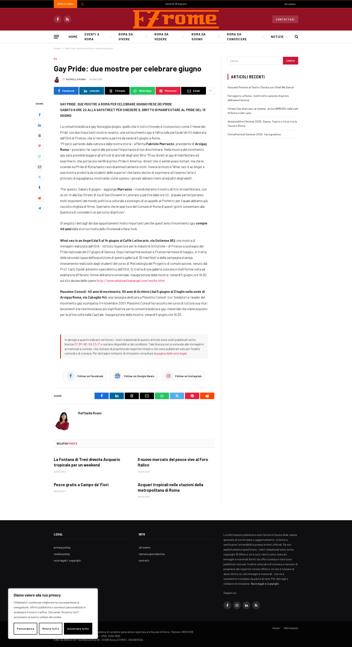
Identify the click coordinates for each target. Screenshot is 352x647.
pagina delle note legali (172, 353)
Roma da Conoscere (237, 36)
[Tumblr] (39, 187)
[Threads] (39, 135)
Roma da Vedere (161, 36)
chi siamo (290, 4)
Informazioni (291, 628)
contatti (144, 560)
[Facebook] (39, 115)
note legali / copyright (67, 560)
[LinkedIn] (39, 125)
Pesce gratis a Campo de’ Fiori (81, 484)
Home (73, 36)
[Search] (296, 36)
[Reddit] (39, 198)
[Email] (39, 167)
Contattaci (285, 19)
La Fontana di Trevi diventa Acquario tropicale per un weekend (87, 462)
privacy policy (62, 547)
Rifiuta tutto (50, 628)
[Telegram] (39, 208)
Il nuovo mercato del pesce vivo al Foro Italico (173, 462)
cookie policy (62, 554)
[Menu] (56, 36)
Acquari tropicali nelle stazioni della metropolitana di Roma (170, 487)
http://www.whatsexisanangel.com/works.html (131, 280)
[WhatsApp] (39, 156)
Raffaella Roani (76, 79)
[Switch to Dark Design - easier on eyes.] (82, 4)
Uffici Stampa (65, 4)
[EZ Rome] (176, 19)
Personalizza (25, 628)
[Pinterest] (39, 146)
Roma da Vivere (126, 36)
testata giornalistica (152, 554)
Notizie (277, 36)
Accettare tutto (78, 628)
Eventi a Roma (92, 36)
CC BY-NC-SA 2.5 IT (87, 344)
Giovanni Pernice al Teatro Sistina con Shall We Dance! (261, 87)
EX (55, 58)
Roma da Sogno (198, 36)
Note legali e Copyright (265, 583)
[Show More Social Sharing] (210, 91)
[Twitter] (39, 177)
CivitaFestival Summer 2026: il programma (254, 134)
